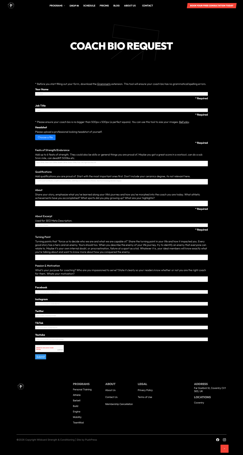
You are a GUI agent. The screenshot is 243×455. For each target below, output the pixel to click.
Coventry (199, 402)
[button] (57, 5)
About (38, 190)
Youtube (40, 334)
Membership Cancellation (119, 404)
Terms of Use (145, 397)
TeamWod (78, 422)
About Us (110, 390)
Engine (76, 411)
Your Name (41, 89)
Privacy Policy (145, 390)
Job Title (40, 105)
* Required (201, 98)
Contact (147, 5)
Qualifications (43, 172)
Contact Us (111, 397)
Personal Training (82, 389)
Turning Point (43, 237)
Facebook (41, 287)
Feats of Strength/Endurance (52, 150)
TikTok (39, 323)
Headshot (41, 127)
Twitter (39, 311)
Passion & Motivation (47, 265)
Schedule (89, 5)
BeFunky (184, 122)
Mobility (77, 417)
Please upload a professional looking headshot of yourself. (68, 131)
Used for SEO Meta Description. (53, 220)
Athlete (77, 395)
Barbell (76, 400)
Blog (116, 5)
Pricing (104, 5)
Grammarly (104, 84)
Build (75, 406)
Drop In (74, 5)
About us (130, 5)
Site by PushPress (87, 439)
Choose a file (45, 137)
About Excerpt (43, 216)
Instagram (41, 299)
